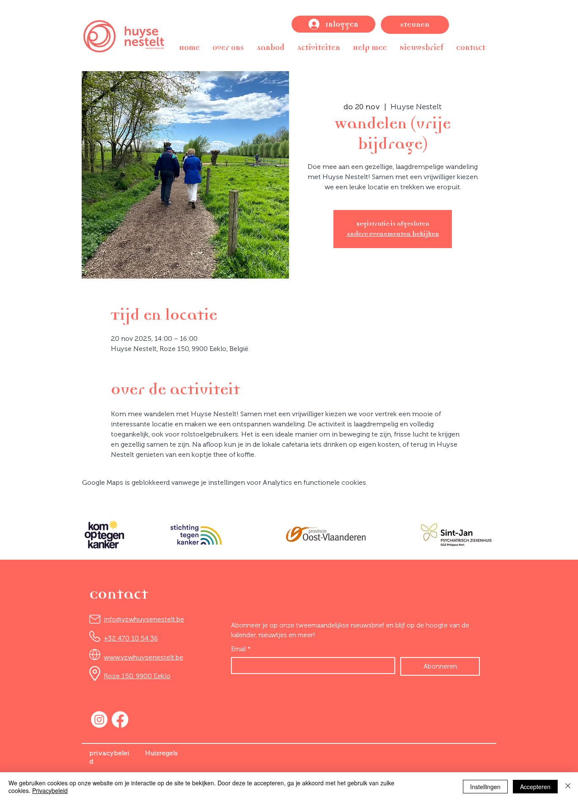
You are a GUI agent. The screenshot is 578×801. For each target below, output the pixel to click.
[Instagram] (99, 719)
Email (240, 649)
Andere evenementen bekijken (393, 234)
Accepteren (535, 786)
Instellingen (485, 786)
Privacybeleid (50, 790)
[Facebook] (120, 719)
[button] (228, 48)
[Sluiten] (568, 786)
